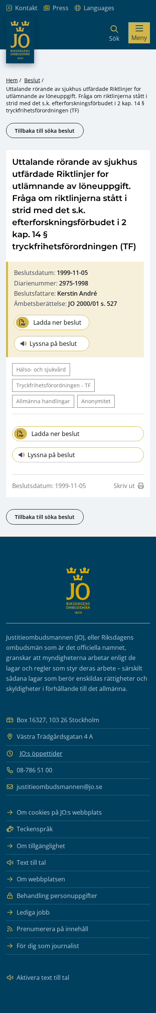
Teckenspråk (35, 829)
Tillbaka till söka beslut (45, 130)
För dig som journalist (48, 946)
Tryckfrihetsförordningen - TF (53, 385)
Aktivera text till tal (43, 977)
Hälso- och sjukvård (41, 369)
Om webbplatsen (41, 879)
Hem (12, 80)
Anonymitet (96, 401)
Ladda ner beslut (57, 322)
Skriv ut (124, 486)
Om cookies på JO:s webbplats (59, 812)
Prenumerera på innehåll (52, 929)
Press (61, 8)
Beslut (32, 80)
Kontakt (26, 8)
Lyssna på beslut (53, 343)
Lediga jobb (33, 912)
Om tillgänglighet (41, 846)
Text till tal (31, 862)
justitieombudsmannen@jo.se (59, 787)
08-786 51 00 (34, 770)
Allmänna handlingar (43, 401)
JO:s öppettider (41, 753)
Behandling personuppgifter (57, 896)
